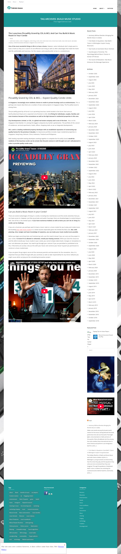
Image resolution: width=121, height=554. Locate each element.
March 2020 (92, 264)
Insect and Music (84, 505)
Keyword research (27, 502)
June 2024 (92, 114)
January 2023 (93, 158)
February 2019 (93, 305)
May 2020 (92, 258)
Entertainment (83, 497)
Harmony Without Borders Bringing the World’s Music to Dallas (100, 37)
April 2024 (92, 117)
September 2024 (94, 105)
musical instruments (33, 509)
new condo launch (66, 41)
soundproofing (13, 536)
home (10, 502)
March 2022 (92, 189)
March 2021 (92, 227)
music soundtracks (26, 519)
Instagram (17, 502)
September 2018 (94, 321)
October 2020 (93, 242)
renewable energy (21, 529)
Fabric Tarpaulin (23, 499)
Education (82, 495)
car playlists (35, 492)
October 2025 (93, 73)
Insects (81, 508)
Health (81, 500)
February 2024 (93, 124)
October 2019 (93, 280)
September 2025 (94, 77)
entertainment (13, 499)
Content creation (13, 496)
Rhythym (21, 2)
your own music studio (24, 230)
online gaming (29, 522)
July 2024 (91, 111)
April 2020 (92, 261)
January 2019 (93, 308)
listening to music (14, 506)
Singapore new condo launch (36, 42)
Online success (24, 526)
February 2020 (93, 267)
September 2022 (94, 170)
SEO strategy (23, 533)
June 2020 (92, 255)
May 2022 (92, 183)
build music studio (14, 41)
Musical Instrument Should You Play (106, 336)
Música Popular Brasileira (16, 522)
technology (17, 539)
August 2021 (92, 211)
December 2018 (94, 311)
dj (21, 496)
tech (10, 539)
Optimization (34, 526)
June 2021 (92, 217)
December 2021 (94, 199)
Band (16, 492)
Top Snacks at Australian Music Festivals (101, 49)
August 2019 (92, 286)
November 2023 (94, 133)
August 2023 (92, 142)
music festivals (13, 516)
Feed (90, 420)
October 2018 (93, 317)
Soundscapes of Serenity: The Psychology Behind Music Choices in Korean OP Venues (98, 54)
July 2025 (91, 83)
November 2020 (94, 239)
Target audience (33, 536)
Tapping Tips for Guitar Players (101, 331)
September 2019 (94, 283)
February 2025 (93, 92)
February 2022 (93, 192)
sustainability (23, 536)
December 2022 (94, 161)
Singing (81, 518)
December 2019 (94, 274)
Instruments (83, 510)
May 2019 (92, 296)
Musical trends (13, 512)
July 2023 (91, 145)
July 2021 (91, 214)
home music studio (56, 41)
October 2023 (93, 136)
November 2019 (94, 277)
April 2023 (92, 152)
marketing (36, 506)
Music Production (14, 519)
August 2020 (92, 249)
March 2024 (92, 120)
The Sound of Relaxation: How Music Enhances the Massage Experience (99, 61)
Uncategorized (83, 526)
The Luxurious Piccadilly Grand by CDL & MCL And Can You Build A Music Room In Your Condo (42, 34)
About (14, 2)
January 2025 (93, 95)
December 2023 (94, 130)
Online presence (13, 526)
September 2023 (94, 139)
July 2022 (91, 177)
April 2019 (92, 299)
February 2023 (93, 155)
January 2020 (93, 271)
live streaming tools (26, 506)
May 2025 (92, 89)
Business (82, 492)
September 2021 (94, 208)
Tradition (82, 523)
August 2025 (92, 80)
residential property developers (21, 42)
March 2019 (92, 302)
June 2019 (92, 292)
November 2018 (94, 314)
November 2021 (94, 202)
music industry (30, 516)
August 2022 (92, 174)
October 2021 (93, 205)
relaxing (82, 516)
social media (32, 533)
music (23, 509)
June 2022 (92, 180)
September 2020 (94, 246)
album (11, 492)
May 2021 (92, 221)
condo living (33, 41)
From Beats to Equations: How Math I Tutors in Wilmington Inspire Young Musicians (99, 43)
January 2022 (93, 195)
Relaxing (11, 529)
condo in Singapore (24, 41)
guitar (31, 499)
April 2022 (92, 186)
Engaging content (28, 496)
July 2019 (91, 289)
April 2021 (92, 224)
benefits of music (24, 492)
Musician (21, 516)
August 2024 (92, 108)
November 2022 (94, 164)
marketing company (14, 509)
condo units (39, 41)
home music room (47, 41)
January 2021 (93, 233)
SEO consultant (13, 533)
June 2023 (92, 149)
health (37, 499)
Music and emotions (24, 512)
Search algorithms (33, 529)
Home (9, 2)
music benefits (36, 512)
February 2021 (93, 230)
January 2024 (93, 127)
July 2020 (91, 252)
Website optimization (27, 539)
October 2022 (93, 167)
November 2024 (94, 102)
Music (81, 513)
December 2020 (94, 236)
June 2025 (92, 86)
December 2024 (94, 98)
